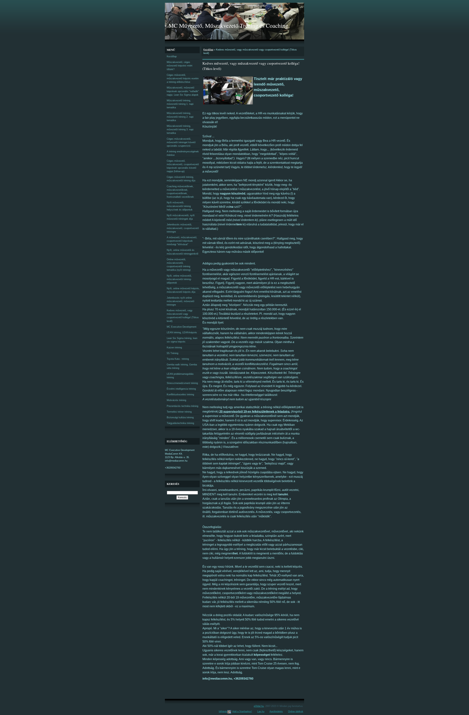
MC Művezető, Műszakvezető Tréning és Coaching (228, 25)
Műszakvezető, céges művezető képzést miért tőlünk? (179, 65)
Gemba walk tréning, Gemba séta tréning (182, 366)
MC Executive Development (181, 326)
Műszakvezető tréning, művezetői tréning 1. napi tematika (180, 104)
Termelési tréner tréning (179, 411)
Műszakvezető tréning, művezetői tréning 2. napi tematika (180, 116)
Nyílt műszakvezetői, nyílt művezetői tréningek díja (181, 217)
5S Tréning (172, 353)
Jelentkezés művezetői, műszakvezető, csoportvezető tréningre (183, 228)
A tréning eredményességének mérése (183, 153)
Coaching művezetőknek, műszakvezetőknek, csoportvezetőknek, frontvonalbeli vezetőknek (180, 191)
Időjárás (223, 711)
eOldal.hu (259, 706)
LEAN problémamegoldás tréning (180, 376)
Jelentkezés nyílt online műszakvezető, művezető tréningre (180, 301)
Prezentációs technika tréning (182, 406)
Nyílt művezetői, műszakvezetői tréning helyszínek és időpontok (180, 206)
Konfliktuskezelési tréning (180, 394)
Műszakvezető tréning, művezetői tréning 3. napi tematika (180, 129)
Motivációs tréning (176, 400)
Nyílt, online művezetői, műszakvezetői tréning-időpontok (179, 279)
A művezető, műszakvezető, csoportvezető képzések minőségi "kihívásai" (182, 241)
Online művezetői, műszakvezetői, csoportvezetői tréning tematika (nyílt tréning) (179, 264)
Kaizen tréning (174, 347)
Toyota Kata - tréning (178, 359)
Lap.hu (260, 711)
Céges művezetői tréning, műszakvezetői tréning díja (181, 179)
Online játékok (295, 711)
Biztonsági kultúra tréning (180, 417)
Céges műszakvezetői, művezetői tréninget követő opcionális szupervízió (181, 142)
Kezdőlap (208, 49)
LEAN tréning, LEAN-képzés (182, 332)
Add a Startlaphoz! (242, 711)
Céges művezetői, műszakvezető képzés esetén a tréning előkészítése (183, 78)
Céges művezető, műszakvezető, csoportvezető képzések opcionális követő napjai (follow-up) (183, 166)
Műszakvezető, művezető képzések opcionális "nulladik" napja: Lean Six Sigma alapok (183, 91)
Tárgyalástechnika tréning (180, 423)
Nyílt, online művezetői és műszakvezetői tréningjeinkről (182, 252)
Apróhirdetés (276, 711)
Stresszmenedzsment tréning (182, 383)
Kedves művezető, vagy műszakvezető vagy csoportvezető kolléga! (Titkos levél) (183, 315)
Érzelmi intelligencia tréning (181, 388)
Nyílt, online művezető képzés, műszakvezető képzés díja (183, 290)
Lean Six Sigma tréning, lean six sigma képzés (182, 340)
